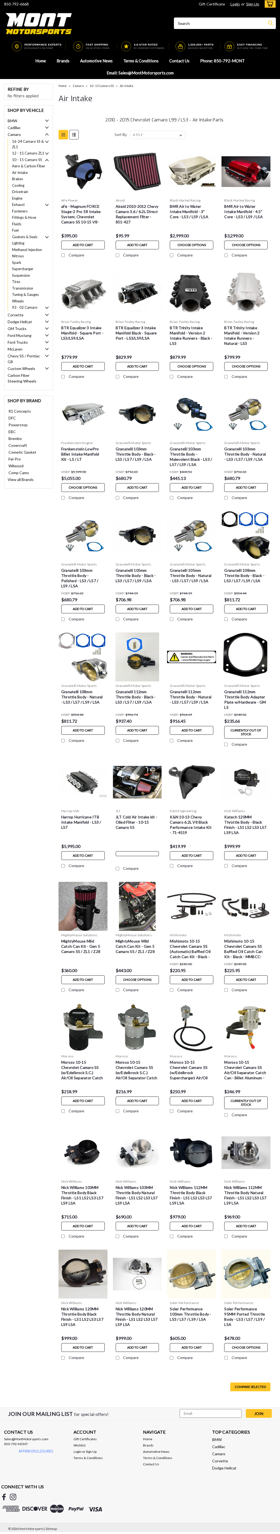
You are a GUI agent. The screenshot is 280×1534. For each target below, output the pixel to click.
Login (235, 4)
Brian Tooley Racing (76, 322)
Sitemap (51, 1528)
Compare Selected (250, 1387)
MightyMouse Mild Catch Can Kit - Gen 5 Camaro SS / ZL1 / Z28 (80, 946)
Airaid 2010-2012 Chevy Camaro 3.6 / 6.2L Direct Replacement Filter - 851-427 (137, 214)
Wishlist (80, 1445)
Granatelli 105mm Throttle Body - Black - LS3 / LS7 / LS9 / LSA (136, 575)
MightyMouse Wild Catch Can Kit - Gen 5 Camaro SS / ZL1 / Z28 (135, 946)
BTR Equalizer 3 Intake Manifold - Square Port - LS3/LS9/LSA (82, 332)
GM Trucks (17, 328)
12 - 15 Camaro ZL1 (28, 153)
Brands (63, 60)
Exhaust (18, 204)
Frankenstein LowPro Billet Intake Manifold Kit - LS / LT (80, 454)
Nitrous (18, 256)
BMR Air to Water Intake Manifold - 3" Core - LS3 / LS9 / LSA (189, 211)
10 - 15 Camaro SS (27, 160)
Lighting (18, 243)
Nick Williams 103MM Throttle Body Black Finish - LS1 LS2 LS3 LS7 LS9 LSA (82, 1195)
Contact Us (179, 60)
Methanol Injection (27, 249)
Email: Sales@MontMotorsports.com (140, 72)
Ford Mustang (19, 335)
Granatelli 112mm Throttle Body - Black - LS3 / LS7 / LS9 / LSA (136, 696)
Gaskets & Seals (24, 237)
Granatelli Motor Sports (133, 443)
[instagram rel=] (13, 1497)
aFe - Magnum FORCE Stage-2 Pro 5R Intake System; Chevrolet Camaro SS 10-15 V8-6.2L (81, 215)
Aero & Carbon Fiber (28, 166)
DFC (12, 418)
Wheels (18, 301)
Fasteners (20, 211)
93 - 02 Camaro (24, 307)
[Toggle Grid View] (63, 134)
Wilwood (16, 465)
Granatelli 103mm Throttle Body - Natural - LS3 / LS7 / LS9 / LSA (245, 454)
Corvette (16, 315)
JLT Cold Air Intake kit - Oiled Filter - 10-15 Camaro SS (136, 822)
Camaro (14, 134)
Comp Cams (18, 472)
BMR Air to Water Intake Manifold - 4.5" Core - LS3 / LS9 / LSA (243, 211)
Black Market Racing (185, 200)
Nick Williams (234, 811)
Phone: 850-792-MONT (222, 60)
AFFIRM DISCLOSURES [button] (36, 1451)
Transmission (22, 288)
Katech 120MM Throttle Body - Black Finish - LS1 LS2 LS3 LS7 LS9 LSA (245, 825)
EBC (12, 431)
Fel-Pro (14, 459)
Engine (17, 198)
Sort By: (121, 134)
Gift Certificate (212, 4)
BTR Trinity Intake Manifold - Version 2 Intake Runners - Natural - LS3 (241, 335)
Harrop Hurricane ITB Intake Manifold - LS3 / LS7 (81, 822)
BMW (12, 120)
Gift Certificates (85, 1439)
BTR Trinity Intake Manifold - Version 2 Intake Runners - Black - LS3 (191, 335)
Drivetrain (20, 191)
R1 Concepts (19, 411)
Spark (16, 262)
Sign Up (252, 4)
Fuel (15, 230)
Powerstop (18, 424)
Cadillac (14, 127)
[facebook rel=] (4, 1497)
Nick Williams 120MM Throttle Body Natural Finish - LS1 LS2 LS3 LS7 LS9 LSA (137, 1316)
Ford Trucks (18, 342)
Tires (16, 281)
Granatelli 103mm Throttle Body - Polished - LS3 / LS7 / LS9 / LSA (79, 578)
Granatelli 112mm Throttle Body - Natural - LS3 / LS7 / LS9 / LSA (190, 696)
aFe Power (69, 200)
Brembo (15, 438)
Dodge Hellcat (20, 321)
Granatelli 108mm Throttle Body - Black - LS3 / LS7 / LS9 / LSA (244, 575)
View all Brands (21, 479)
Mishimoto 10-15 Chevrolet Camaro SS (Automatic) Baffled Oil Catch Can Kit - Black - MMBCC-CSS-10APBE (190, 949)
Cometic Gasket (22, 452)
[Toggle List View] (74, 134)
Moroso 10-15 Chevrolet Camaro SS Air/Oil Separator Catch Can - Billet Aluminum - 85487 (245, 1070)
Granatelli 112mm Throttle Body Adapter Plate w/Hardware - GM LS (245, 699)
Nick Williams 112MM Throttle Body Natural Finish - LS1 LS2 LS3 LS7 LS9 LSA (245, 1195)
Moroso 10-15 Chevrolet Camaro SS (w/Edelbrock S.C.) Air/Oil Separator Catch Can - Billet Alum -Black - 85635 (83, 1070)
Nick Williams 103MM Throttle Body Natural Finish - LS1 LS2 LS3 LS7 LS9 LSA (137, 1195)
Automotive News (96, 60)
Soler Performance (184, 1303)
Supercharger (22, 269)
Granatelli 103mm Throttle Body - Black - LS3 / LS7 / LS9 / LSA (136, 454)
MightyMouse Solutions (79, 935)
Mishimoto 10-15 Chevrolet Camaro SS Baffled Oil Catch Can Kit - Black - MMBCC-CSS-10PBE (243, 949)
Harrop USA (70, 811)
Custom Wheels (21, 368)
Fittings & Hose (24, 217)
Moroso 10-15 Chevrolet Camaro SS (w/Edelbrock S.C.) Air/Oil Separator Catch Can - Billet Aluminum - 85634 (137, 1070)
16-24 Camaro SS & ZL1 (28, 144)
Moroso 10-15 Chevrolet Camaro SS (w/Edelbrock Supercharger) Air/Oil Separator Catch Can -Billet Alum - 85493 (189, 1070)
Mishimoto (178, 935)
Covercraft (17, 445)
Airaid (120, 200)
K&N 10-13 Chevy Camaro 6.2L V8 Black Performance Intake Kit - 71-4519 (191, 825)
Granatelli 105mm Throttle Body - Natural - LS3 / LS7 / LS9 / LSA (190, 575)
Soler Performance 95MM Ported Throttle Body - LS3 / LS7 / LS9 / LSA (244, 1316)
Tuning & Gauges (25, 294)
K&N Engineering (183, 811)
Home (40, 60)
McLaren (15, 349)
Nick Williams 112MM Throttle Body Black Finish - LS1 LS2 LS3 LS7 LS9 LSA (191, 1195)
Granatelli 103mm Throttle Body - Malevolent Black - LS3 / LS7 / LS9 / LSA (191, 457)
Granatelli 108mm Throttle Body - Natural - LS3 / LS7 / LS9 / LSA (82, 696)
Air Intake (20, 172)
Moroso (67, 1056)
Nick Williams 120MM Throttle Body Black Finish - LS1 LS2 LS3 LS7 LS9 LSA (82, 1316)
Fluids (16, 224)
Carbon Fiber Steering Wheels (22, 378)
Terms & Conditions (141, 60)
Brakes (17, 179)
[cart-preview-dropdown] (269, 4)
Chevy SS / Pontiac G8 (24, 359)
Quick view (83, 191)
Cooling (18, 185)
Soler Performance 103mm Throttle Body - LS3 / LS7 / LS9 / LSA (190, 1314)
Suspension (21, 275)
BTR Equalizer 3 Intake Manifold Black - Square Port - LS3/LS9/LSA (136, 332)
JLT (118, 811)
